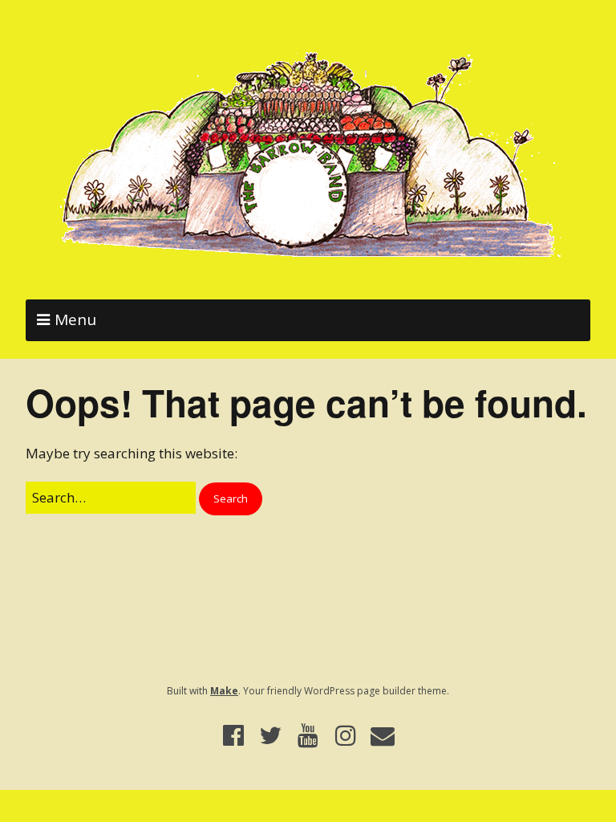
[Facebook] (233, 735)
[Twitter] (270, 735)
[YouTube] (308, 735)
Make (224, 691)
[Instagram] (345, 735)
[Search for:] (112, 497)
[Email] (383, 735)
